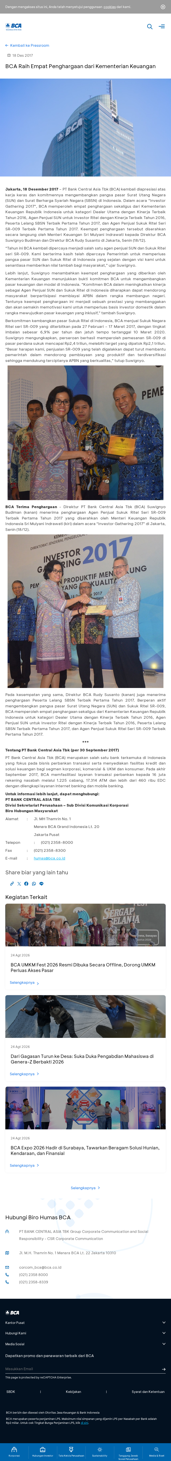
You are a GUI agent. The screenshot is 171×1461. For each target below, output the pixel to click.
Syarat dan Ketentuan (148, 1392)
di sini (84, 1422)
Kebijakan (73, 1392)
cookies (110, 7)
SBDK (10, 1392)
